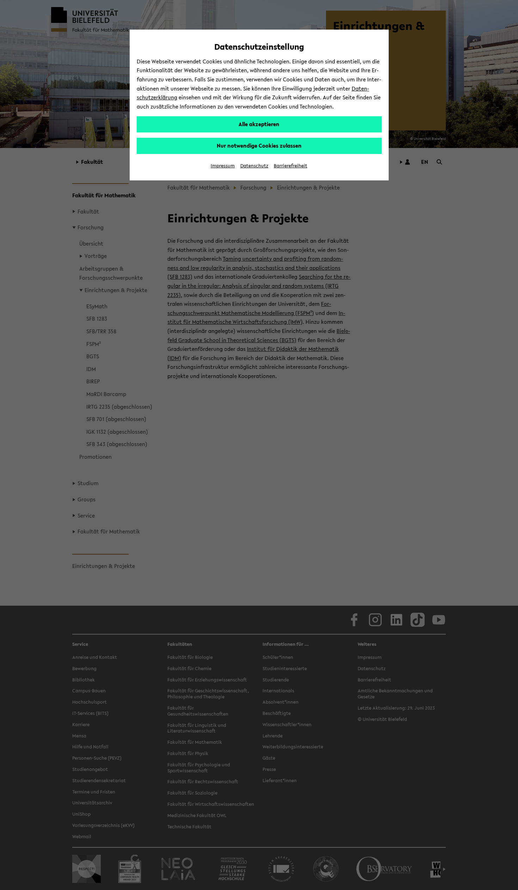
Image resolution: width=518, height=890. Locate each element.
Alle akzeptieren (259, 124)
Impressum (223, 165)
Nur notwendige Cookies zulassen (259, 145)
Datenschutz (254, 165)
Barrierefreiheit (290, 165)
